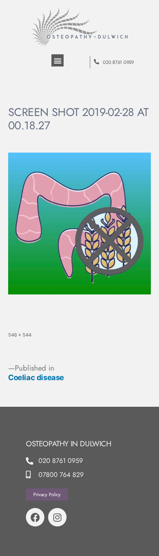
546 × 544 (19, 335)
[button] (57, 60)
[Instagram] (57, 517)
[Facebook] (35, 517)
